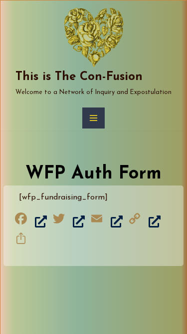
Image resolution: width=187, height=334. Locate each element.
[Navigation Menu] (93, 118)
